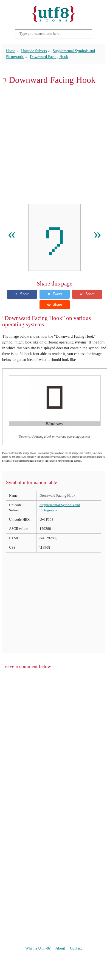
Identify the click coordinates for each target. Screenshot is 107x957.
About (60, 948)
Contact (76, 948)
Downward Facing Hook (49, 57)
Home (10, 51)
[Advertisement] (53, 144)
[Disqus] (53, 744)
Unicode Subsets (34, 51)
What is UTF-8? (37, 948)
